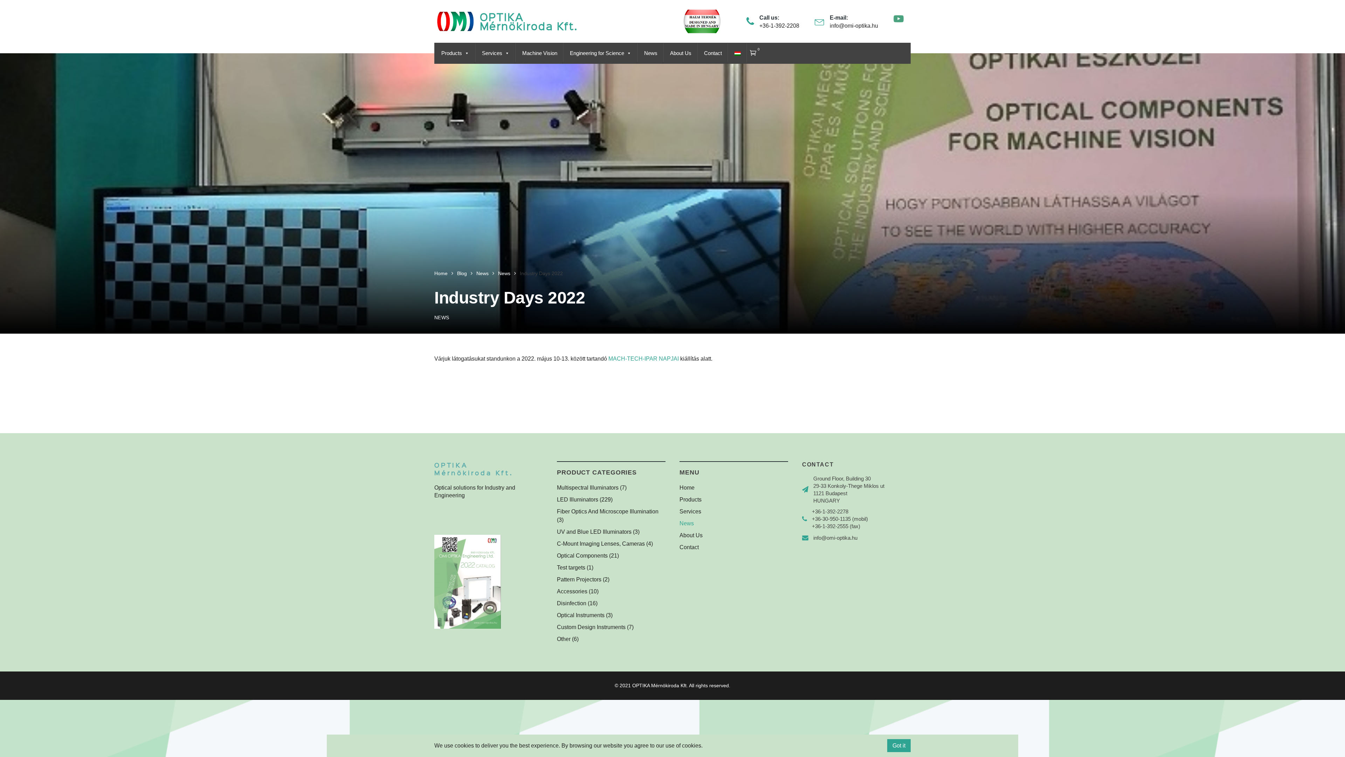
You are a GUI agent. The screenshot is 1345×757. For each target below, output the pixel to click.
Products (451, 53)
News (650, 53)
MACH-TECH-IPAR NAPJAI (643, 359)
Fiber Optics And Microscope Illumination (607, 511)
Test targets (571, 568)
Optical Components (582, 556)
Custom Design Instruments (591, 627)
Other (564, 639)
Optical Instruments (581, 615)
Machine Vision (539, 53)
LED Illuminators (577, 500)
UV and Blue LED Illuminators (594, 532)
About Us (680, 53)
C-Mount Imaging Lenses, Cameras (601, 544)
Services (492, 53)
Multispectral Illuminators (588, 488)
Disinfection (571, 603)
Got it (898, 746)
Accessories (572, 591)
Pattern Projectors (579, 579)
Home (687, 488)
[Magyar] (736, 53)
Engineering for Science (597, 53)
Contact (713, 53)
